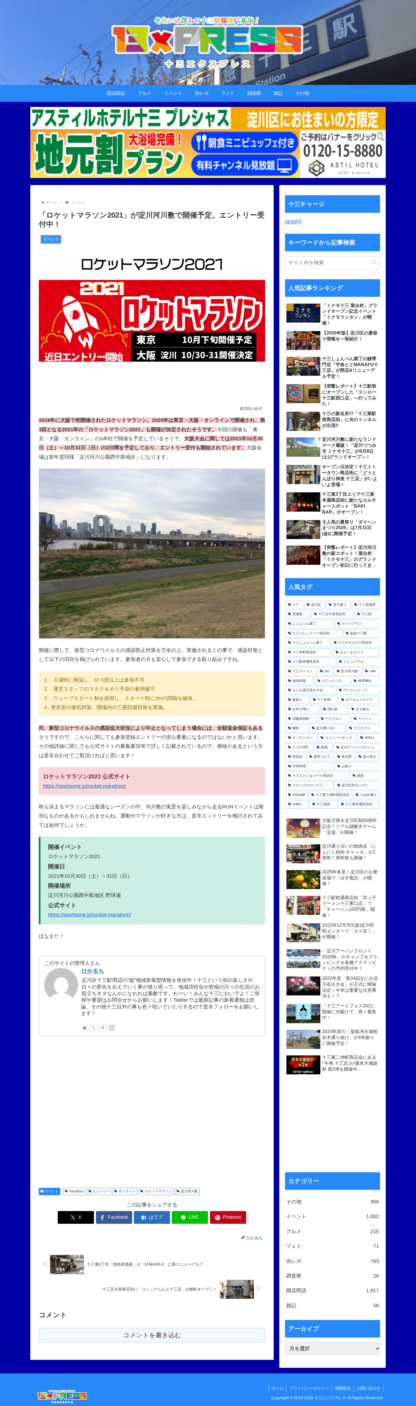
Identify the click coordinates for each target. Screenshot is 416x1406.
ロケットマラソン (158, 1191)
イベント (52, 1191)
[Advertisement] (152, 1111)
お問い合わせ (368, 1388)
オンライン (127, 1191)
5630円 (293, 222)
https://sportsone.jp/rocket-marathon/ (84, 786)
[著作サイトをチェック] (84, 1027)
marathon (76, 1191)
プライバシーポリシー (309, 1388)
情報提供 (343, 1388)
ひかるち (93, 971)
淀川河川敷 (189, 1191)
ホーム (277, 1388)
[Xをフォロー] (93, 1027)
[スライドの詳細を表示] (208, 142)
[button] (374, 262)
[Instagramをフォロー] (111, 1027)
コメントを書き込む (152, 1335)
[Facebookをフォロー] (102, 1027)
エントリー (101, 1191)
